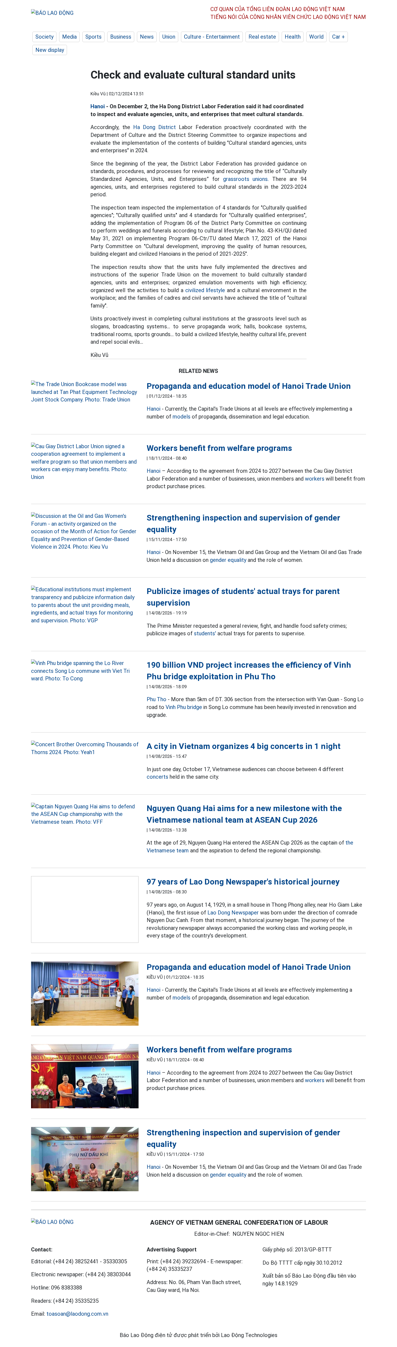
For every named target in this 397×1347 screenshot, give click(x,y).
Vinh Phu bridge (184, 707)
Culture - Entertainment (212, 36)
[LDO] (85, 392)
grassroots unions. (246, 179)
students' (205, 633)
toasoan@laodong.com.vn (77, 1314)
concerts (157, 777)
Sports (93, 36)
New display (49, 50)
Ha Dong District (154, 127)
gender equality (228, 560)
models (181, 416)
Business (120, 36)
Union (168, 36)
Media (69, 36)
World (316, 36)
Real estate (262, 36)
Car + (338, 36)
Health (293, 36)
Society (44, 36)
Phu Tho (156, 699)
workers (314, 478)
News (147, 36)
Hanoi (97, 106)
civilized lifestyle (205, 290)
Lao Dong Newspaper (233, 912)
